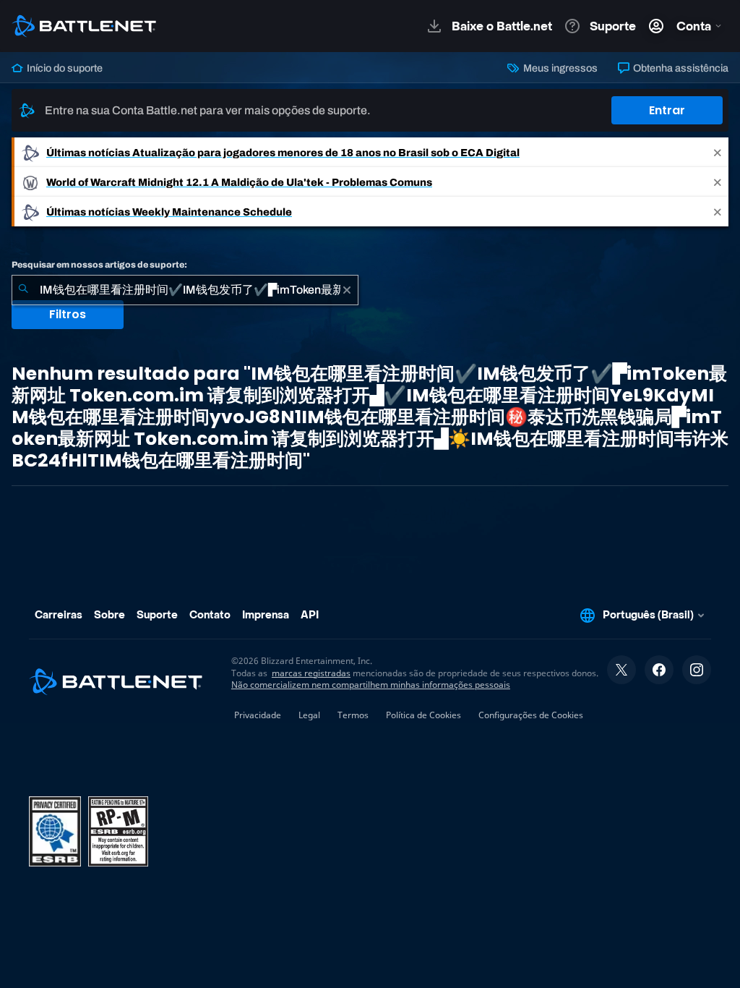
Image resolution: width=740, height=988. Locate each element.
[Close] (717, 152)
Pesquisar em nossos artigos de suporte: (99, 265)
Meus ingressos (559, 68)
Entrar (667, 110)
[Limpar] (346, 290)
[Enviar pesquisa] (23, 290)
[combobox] (185, 290)
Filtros (67, 314)
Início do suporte (64, 68)
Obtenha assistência (679, 68)
